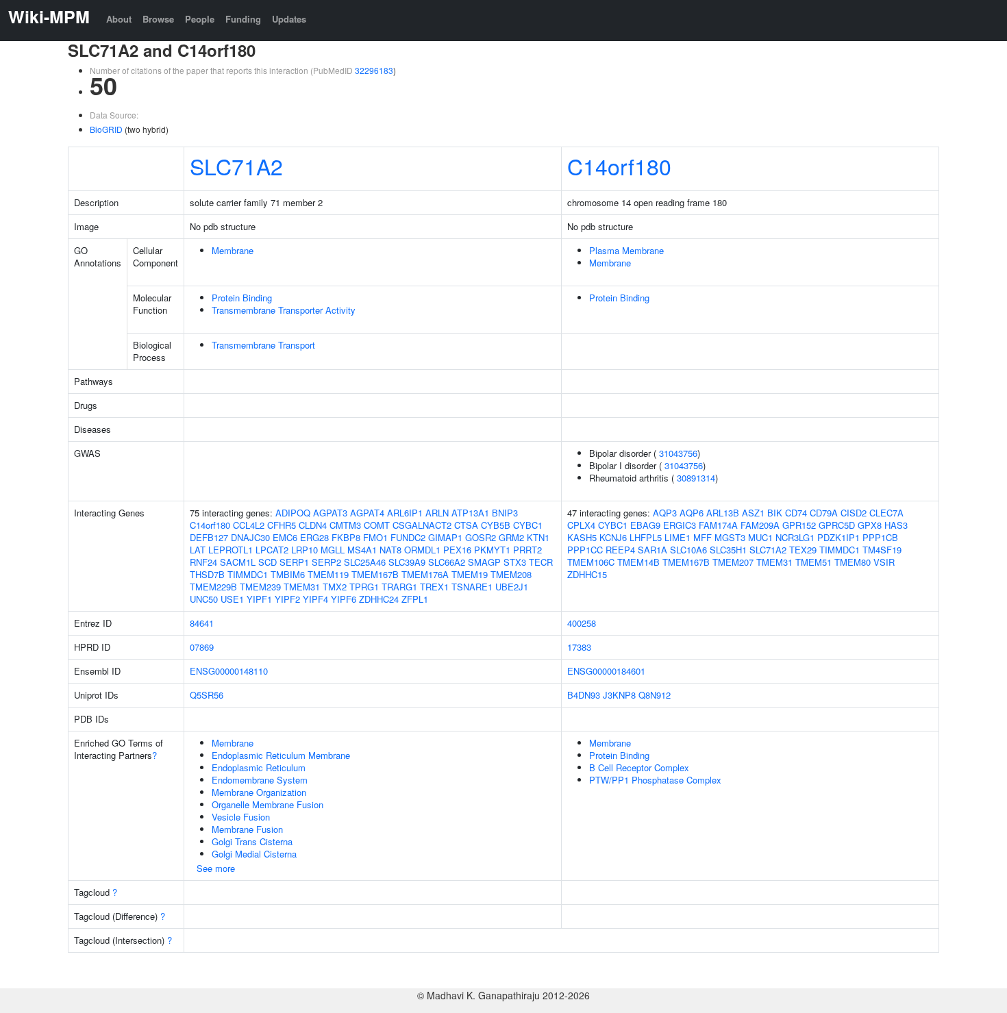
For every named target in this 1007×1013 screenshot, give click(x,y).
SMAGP (484, 561)
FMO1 (375, 537)
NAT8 (390, 549)
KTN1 (538, 537)
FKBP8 (346, 537)
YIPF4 (315, 598)
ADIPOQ (292, 512)
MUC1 (760, 537)
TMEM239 (260, 586)
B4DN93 (583, 694)
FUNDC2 (407, 537)
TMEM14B (638, 561)
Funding (243, 18)
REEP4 (620, 549)
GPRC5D (837, 524)
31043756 (678, 453)
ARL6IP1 (405, 512)
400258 (581, 622)
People (199, 18)
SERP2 (326, 561)
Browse (158, 18)
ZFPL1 (414, 598)
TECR (541, 561)
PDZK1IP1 (838, 537)
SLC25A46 (365, 561)
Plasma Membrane (626, 250)
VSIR (884, 561)
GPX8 (870, 524)
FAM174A (718, 524)
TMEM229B (213, 586)
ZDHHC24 (379, 598)
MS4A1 (362, 549)
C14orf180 (619, 166)
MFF (702, 537)
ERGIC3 (679, 524)
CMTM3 (345, 524)
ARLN (437, 512)
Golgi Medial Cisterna (254, 853)
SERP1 (294, 561)
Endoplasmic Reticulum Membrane (281, 755)
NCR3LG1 (795, 537)
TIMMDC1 (247, 574)
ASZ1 (753, 512)
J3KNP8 (619, 694)
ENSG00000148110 (229, 670)
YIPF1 (259, 598)
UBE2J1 (511, 586)
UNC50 (204, 598)
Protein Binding (242, 297)
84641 (202, 622)
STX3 (514, 561)
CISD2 (854, 512)
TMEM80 (852, 561)
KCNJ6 (613, 537)
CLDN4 (313, 524)
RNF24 (203, 561)
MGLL (333, 549)
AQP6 (692, 512)
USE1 (232, 598)
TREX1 (434, 586)
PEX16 (457, 549)
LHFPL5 (646, 537)
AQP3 (665, 512)
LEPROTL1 (230, 549)
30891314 (696, 477)
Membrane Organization (259, 792)
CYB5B (495, 524)
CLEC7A (886, 512)
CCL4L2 (248, 524)
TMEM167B (375, 574)
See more (216, 868)
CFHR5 (281, 524)
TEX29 (803, 549)
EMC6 (285, 537)
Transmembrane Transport (263, 344)
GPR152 (799, 524)
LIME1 (677, 537)
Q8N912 (654, 694)
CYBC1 (528, 524)
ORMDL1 (422, 549)
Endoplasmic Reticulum (259, 767)
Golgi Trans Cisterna (252, 841)
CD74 (796, 512)
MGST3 (729, 537)
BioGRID (106, 129)
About (119, 18)
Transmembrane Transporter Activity (284, 309)
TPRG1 (364, 586)
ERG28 (314, 537)
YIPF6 (343, 598)
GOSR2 (480, 537)
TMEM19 (469, 574)
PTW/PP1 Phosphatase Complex (655, 779)
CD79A (824, 512)
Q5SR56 (206, 694)
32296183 (374, 70)
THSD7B (207, 574)
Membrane (232, 250)
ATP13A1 (470, 512)
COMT (377, 524)
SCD (267, 561)
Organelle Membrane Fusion (267, 804)
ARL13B (722, 512)
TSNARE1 (472, 586)
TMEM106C (590, 561)
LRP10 (304, 549)
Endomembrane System (260, 779)
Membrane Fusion (247, 829)
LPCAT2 (272, 549)
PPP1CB (880, 537)
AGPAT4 (367, 512)
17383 (579, 646)
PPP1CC (585, 549)
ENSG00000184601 (606, 670)
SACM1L (238, 561)
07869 (202, 646)
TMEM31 (302, 586)
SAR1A (652, 549)
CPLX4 (581, 524)
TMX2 (335, 586)
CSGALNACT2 (422, 524)
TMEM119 (328, 574)
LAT (198, 549)
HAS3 (896, 524)
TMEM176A (425, 574)
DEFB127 (209, 537)
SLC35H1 (728, 549)
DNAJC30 (250, 537)
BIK (774, 512)
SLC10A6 (688, 549)
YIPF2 (287, 598)
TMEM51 (813, 561)
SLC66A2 (446, 561)
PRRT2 (527, 549)
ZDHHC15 (587, 574)
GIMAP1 (445, 537)
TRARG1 (399, 586)
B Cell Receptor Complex (639, 767)
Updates (289, 18)
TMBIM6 (288, 574)
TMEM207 (733, 561)
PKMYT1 (492, 549)
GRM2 (511, 537)
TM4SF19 (882, 549)
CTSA (466, 524)
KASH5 (582, 537)
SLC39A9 (406, 561)
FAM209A (760, 524)
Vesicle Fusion (241, 816)
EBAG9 (645, 524)
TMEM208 (511, 574)
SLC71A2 (236, 166)
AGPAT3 (330, 512)
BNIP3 (505, 512)
